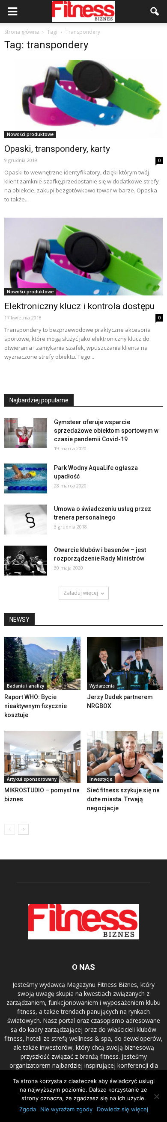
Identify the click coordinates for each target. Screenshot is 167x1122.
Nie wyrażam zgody (66, 1109)
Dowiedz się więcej (122, 1109)
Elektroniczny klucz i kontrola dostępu (79, 306)
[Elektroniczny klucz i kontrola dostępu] (83, 257)
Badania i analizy (25, 686)
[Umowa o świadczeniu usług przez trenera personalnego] (25, 519)
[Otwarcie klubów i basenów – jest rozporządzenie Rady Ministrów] (25, 561)
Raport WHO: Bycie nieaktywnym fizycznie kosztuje (35, 706)
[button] (155, 11)
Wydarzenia (102, 686)
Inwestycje (100, 779)
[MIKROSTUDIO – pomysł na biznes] (42, 757)
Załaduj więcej (80, 592)
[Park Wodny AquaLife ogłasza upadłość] (25, 478)
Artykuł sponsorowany (32, 779)
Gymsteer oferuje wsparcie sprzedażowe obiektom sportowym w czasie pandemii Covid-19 (106, 431)
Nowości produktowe (30, 134)
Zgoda (27, 1109)
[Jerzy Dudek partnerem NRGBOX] (125, 663)
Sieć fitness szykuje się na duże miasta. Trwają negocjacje (123, 799)
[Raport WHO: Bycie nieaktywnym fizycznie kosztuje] (42, 663)
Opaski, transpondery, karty (57, 149)
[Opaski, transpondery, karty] (83, 99)
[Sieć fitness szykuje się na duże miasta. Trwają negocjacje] (125, 757)
